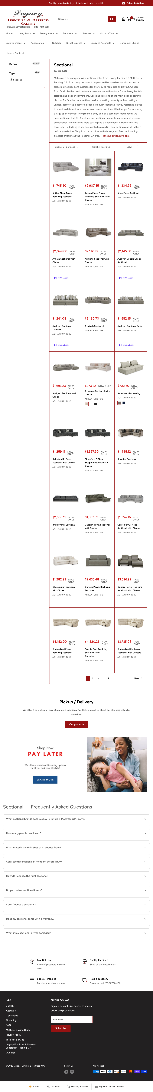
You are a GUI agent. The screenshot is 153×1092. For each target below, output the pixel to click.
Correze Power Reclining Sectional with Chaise (129, 589)
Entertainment (14, 43)
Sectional (17, 80)
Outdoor (56, 43)
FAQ (8, 1025)
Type (12, 73)
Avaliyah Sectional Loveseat (61, 328)
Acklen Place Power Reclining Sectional (62, 195)
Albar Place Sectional (128, 193)
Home (9, 33)
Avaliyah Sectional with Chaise (64, 395)
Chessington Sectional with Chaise (63, 589)
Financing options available (115, 135)
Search (10, 1005)
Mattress (86, 33)
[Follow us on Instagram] (72, 1072)
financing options (30, 911)
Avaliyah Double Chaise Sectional (129, 260)
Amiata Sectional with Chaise (63, 260)
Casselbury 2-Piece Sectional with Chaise (128, 526)
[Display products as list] (141, 147)
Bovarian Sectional (126, 459)
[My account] (123, 19)
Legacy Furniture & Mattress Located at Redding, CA (21, 1046)
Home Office (107, 33)
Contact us (12, 1015)
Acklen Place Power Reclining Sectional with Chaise (97, 197)
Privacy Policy (13, 1034)
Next (136, 678)
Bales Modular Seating (128, 393)
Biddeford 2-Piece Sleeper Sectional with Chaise (96, 462)
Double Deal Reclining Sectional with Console (129, 651)
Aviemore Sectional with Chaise (97, 393)
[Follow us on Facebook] (66, 1072)
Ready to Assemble (101, 43)
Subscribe (60, 1028)
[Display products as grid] (136, 147)
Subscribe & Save (135, 3)
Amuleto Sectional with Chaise (97, 260)
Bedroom (68, 33)
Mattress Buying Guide (18, 1030)
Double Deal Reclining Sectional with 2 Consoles (96, 653)
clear (37, 72)
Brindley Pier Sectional (63, 524)
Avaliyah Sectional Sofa (129, 326)
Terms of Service (15, 1039)
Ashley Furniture (61, 201)
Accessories (37, 43)
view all (36, 63)
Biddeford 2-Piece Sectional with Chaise (63, 461)
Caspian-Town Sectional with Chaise (97, 526)
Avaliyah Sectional (94, 326)
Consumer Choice (129, 43)
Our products (76, 724)
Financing (11, 1020)
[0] (129, 19)
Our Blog (10, 1052)
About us (11, 1010)
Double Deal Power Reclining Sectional (62, 651)
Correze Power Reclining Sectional (97, 589)
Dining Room (47, 33)
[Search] (112, 19)
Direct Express (74, 43)
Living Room (25, 33)
